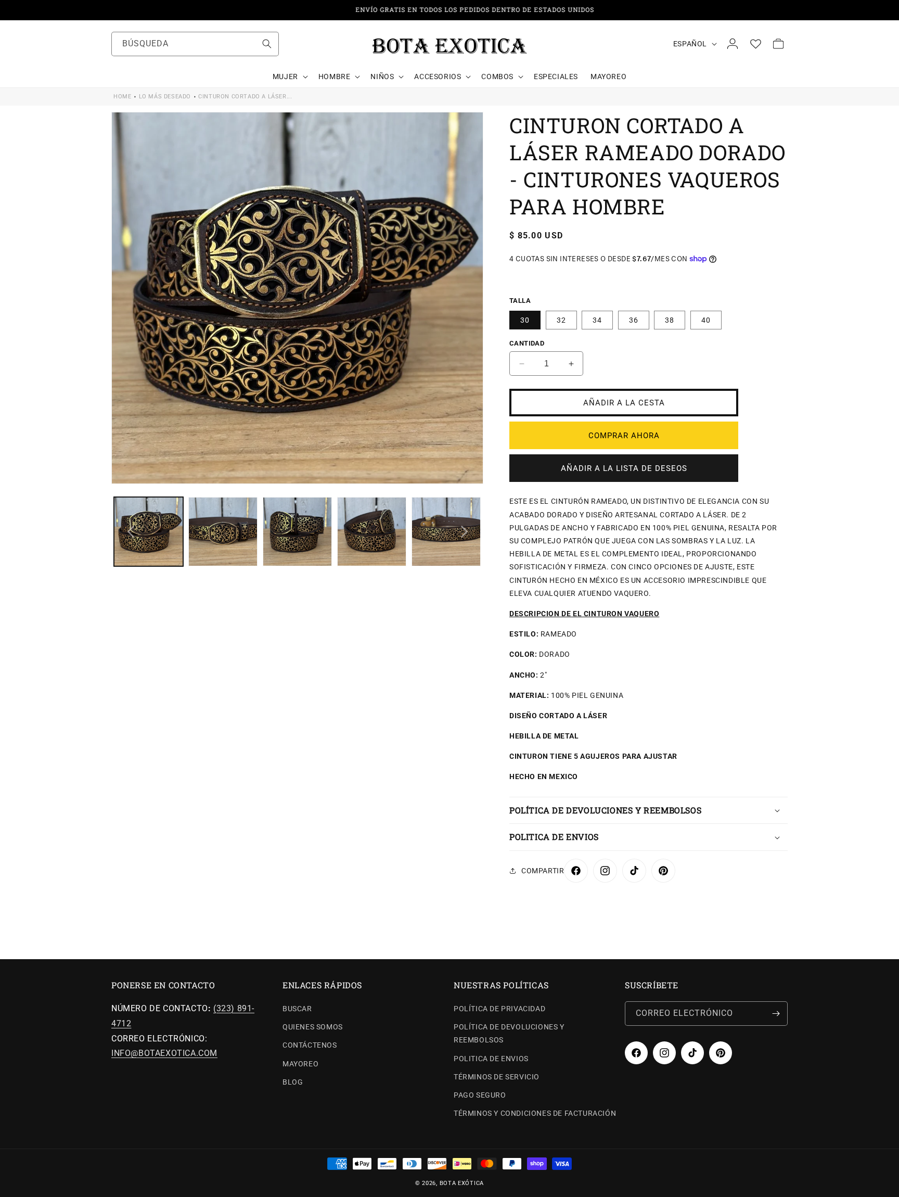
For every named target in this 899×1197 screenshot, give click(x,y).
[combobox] (195, 44)
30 (525, 320)
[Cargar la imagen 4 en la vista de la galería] (371, 531)
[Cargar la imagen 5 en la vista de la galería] (446, 531)
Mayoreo (300, 1064)
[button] (289, 76)
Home (122, 96)
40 (706, 320)
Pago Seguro (480, 1095)
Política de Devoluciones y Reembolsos (509, 1033)
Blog (292, 1082)
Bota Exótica (462, 1183)
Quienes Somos (312, 1027)
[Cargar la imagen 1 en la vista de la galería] (148, 531)
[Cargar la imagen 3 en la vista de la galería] (297, 531)
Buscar (297, 1008)
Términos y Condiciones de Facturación (535, 1113)
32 (561, 320)
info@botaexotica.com (164, 1053)
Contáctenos (309, 1045)
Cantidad (526, 343)
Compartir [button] (542, 871)
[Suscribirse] (775, 1013)
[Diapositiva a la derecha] (464, 531)
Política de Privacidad (499, 1008)
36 (633, 320)
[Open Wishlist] (755, 43)
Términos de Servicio (497, 1077)
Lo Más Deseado (165, 96)
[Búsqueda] (266, 43)
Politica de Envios (491, 1058)
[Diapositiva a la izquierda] (130, 531)
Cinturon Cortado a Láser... (245, 96)
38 (669, 320)
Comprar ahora (624, 435)
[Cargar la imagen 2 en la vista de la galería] (223, 531)
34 (597, 320)
